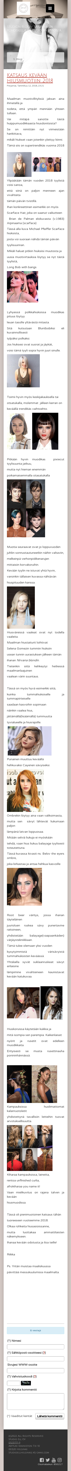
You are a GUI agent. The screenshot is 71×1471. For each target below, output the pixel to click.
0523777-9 (14, 1442)
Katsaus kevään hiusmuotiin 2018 (30, 77)
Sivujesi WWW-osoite (22, 1364)
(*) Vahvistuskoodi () (22, 1376)
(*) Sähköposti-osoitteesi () (26, 1352)
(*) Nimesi (14, 1341)
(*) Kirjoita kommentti (22, 1389)
